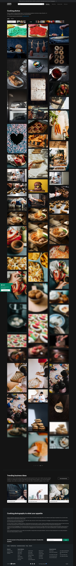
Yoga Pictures (30, 558)
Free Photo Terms (13, 545)
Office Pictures (20, 553)
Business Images (20, 550)
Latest (8, 18)
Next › (41, 465)
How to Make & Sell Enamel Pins (64, 553)
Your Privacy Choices (42, 563)
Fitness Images (41, 558)
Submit (66, 539)
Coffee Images (20, 552)
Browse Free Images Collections (10, 553)
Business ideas (59, 4)
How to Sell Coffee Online (63, 554)
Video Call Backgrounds (31, 559)
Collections (47, 4)
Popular (12, 18)
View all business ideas (63, 478)
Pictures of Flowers (20, 558)
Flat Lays (19, 555)
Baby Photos (19, 559)
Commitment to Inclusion (21, 545)
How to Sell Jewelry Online (53, 556)
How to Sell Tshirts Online (53, 557)
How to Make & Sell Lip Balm (53, 554)
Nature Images (30, 552)
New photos (54, 4)
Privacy (27, 545)
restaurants (31, 527)
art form (47, 523)
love (57, 524)
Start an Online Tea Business (53, 552)
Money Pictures (30, 553)
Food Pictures (41, 552)
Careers (8, 545)
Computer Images (41, 553)
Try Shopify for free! (25, 16)
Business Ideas (51, 550)
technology (17, 526)
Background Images (31, 555)
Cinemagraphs (41, 555)
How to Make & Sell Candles (64, 556)
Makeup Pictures (41, 550)
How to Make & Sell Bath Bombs (64, 550)
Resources (65, 4)
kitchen (49, 520)
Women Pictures (20, 556)
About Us (30, 545)
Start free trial (5, 290)
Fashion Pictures (30, 550)
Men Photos (30, 556)
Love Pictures (41, 556)
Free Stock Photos (9, 550)
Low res (23, 36)
